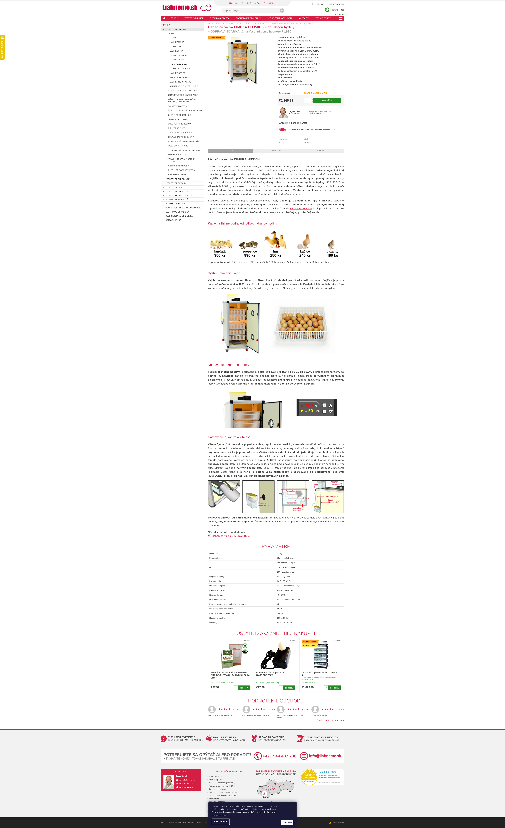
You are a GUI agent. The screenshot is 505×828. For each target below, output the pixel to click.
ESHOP (174, 18)
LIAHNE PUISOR (177, 42)
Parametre (276, 151)
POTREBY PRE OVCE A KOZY (178, 195)
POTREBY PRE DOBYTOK (177, 191)
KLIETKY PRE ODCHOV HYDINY (182, 170)
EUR (341, 14)
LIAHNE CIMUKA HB (179, 64)
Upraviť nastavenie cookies (206, 823)
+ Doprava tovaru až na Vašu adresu (313, 130)
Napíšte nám (214, 799)
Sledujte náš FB (186, 788)
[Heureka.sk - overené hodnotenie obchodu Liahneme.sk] (322, 777)
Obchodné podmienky (248, 18)
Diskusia (321, 151)
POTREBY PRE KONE (175, 204)
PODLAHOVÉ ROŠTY (177, 175)
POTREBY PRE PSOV (175, 187)
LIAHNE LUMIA (176, 51)
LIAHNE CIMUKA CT (178, 60)
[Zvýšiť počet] (312, 99)
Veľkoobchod (323, 18)
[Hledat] (282, 10)
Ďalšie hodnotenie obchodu (330, 720)
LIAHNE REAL (176, 47)
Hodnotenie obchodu (279, 18)
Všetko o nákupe (194, 18)
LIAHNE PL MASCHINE (180, 69)
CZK (337, 15)
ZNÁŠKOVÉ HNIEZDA (177, 106)
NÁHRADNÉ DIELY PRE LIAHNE (184, 86)
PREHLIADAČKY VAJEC (180, 77)
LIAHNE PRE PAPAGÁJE (180, 82)
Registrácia (338, 4)
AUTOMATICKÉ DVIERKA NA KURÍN (183, 141)
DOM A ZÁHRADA (173, 220)
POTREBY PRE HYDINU (176, 29)
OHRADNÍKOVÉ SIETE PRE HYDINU (184, 150)
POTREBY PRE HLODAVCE (177, 179)
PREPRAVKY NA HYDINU (179, 166)
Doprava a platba (219, 18)
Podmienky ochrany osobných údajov (224, 792)
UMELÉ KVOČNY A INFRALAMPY (182, 91)
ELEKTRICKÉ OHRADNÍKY (177, 212)
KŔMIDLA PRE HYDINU (178, 119)
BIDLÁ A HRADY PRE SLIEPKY (181, 137)
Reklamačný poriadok (217, 789)
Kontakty (303, 18)
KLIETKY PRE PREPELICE (179, 115)
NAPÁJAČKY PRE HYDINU (179, 124)
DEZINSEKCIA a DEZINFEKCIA (179, 216)
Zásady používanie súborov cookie (222, 795)
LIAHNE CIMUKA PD (178, 55)
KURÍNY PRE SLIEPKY (177, 128)
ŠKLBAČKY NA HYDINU (178, 146)
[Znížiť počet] (312, 101)
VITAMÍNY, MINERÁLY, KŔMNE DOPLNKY (181, 160)
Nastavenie (221, 821)
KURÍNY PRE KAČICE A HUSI (180, 133)
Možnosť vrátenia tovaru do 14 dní (222, 786)
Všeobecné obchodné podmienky (222, 783)
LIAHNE (171, 33)
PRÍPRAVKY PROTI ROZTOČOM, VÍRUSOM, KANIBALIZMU (182, 100)
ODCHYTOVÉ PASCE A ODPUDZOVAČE (183, 208)
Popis (230, 151)
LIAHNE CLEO (176, 38)
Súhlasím (287, 822)
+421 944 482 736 (301, 208)
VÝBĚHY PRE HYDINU (177, 155)
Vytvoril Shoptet (338, 823)
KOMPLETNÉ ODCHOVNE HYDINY (183, 95)
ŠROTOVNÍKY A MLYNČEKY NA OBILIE (185, 110)
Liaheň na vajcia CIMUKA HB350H (232, 536)
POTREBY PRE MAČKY (175, 183)
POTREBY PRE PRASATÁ (176, 199)
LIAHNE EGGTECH (178, 73)
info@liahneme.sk (187, 780)
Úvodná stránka (164, 18)
